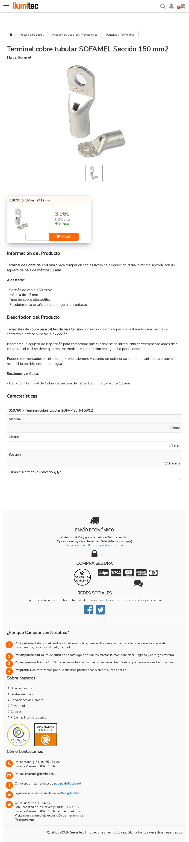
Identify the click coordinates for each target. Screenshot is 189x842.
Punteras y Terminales (120, 35)
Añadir (65, 236)
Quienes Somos (21, 688)
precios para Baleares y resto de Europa (97, 545)
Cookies (16, 712)
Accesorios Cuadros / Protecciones (74, 35)
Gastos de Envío (21, 694)
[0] (183, 5)
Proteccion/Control (31, 35)
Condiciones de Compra (26, 700)
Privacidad (17, 706)
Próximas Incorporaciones (28, 718)
